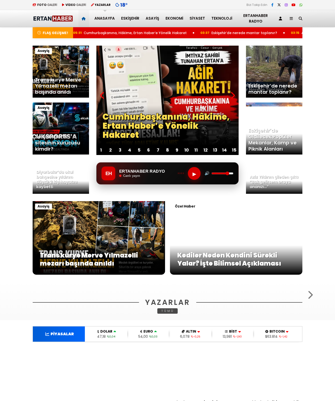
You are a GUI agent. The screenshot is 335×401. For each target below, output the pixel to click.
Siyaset (197, 18)
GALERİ (47, 5)
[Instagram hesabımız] (286, 4)
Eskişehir (130, 18)
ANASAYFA (104, 18)
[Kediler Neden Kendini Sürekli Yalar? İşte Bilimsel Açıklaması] (236, 273)
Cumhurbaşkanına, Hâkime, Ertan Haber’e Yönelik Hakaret (122, 33)
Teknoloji (221, 18)
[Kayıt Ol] (281, 18)
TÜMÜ (167, 370)
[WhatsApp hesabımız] (300, 4)
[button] (84, 18)
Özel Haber (185, 206)
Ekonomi (174, 18)
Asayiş (152, 18)
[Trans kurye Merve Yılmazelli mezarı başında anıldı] (99, 273)
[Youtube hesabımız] (294, 4)
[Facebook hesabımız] (272, 4)
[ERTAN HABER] (53, 19)
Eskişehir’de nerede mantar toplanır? (232, 33)
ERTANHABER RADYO (255, 18)
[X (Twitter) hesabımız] (279, 4)
